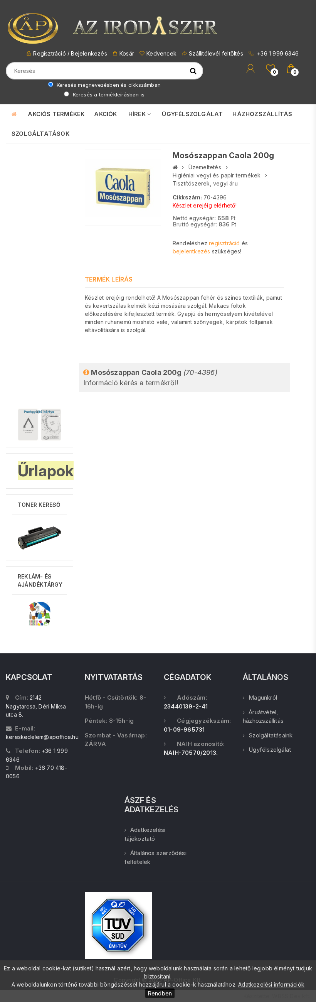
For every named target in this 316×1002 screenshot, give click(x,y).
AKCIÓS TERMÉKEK (56, 114)
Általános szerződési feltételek (155, 857)
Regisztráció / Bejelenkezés (70, 53)
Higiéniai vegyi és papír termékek (217, 175)
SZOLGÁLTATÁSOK (40, 133)
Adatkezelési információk (271, 984)
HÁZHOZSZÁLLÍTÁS (262, 114)
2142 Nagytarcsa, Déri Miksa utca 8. (36, 706)
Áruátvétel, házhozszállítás (263, 716)
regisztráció (224, 243)
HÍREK (137, 114)
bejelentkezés (191, 251)
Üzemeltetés (204, 167)
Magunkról (263, 697)
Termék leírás (109, 279)
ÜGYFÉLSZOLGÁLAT (192, 114)
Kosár (126, 53)
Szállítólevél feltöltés (216, 53)
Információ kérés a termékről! (150, 377)
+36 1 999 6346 (277, 53)
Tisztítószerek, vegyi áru (205, 183)
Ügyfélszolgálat (270, 749)
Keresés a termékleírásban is (108, 94)
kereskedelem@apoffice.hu (42, 737)
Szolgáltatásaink (270, 735)
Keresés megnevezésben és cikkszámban (108, 85)
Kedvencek (161, 53)
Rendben (160, 993)
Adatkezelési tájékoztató (145, 834)
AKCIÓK (105, 114)
